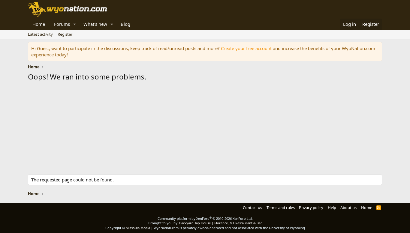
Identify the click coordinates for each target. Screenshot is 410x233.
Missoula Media (138, 228)
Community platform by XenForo (205, 218)
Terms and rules (281, 207)
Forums (62, 24)
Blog (125, 24)
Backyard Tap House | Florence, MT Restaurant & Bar (220, 223)
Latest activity (40, 34)
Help (332, 207)
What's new (95, 24)
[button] (75, 24)
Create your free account (246, 48)
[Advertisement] (205, 130)
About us (348, 207)
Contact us (252, 207)
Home (38, 24)
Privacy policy (311, 207)
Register (65, 34)
